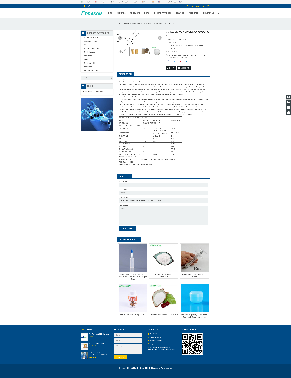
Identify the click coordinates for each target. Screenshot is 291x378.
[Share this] (168, 62)
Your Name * (123, 181)
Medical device (89, 52)
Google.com (87, 92)
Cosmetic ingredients (91, 70)
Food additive (183, 55)
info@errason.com (92, 6)
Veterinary (88, 56)
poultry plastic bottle (91, 37)
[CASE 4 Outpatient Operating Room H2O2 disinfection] (84, 358)
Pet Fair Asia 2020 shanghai (99, 334)
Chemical (87, 59)
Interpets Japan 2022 (96, 343)
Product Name (124, 197)
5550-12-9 (183, 58)
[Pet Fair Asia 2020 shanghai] (84, 340)
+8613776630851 (155, 337)
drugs (200, 55)
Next (160, 38)
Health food (88, 66)
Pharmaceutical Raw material (94, 45)
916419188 (153, 334)
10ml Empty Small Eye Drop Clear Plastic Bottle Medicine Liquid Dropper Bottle (133, 276)
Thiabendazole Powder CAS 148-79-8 (164, 315)
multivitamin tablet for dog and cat (132, 315)
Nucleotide (173, 55)
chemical (193, 55)
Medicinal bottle (89, 63)
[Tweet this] (174, 62)
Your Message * (124, 205)
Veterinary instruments (92, 48)
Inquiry (171, 68)
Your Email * (123, 189)
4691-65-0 (174, 58)
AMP (205, 55)
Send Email (185, 68)
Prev (120, 38)
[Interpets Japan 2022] (84, 349)
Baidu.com (100, 92)
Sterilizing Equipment (91, 41)
